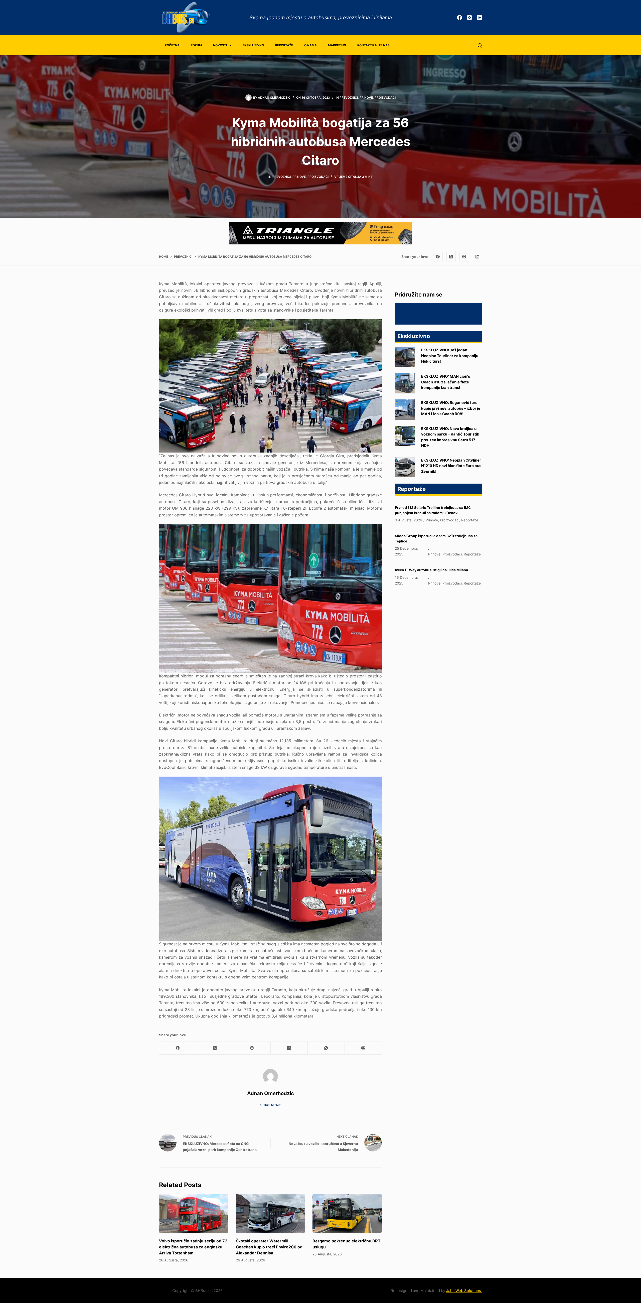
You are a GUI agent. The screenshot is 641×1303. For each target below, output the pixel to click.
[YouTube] (479, 17)
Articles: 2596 (270, 1105)
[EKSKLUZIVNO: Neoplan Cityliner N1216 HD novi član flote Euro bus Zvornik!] (405, 467)
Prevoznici (349, 97)
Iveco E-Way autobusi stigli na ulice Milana (431, 570)
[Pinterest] (464, 256)
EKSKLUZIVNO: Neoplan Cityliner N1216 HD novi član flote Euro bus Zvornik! (451, 466)
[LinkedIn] (477, 256)
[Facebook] (459, 17)
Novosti (220, 45)
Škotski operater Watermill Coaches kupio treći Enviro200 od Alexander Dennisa (269, 1246)
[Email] (363, 1048)
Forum (196, 45)
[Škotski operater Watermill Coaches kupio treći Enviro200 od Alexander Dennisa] (270, 1213)
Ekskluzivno (253, 45)
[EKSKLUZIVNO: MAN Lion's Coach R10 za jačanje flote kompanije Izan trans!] (405, 383)
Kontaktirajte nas (373, 45)
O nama (310, 45)
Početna (172, 45)
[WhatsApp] (326, 1048)
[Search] (480, 45)
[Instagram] (469, 17)
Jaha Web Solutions (464, 1290)
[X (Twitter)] (451, 256)
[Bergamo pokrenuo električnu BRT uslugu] (347, 1213)
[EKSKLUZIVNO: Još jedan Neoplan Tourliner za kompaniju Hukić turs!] (405, 357)
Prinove (366, 97)
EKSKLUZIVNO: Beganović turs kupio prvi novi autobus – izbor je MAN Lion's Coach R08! (450, 408)
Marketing (337, 45)
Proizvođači (385, 97)
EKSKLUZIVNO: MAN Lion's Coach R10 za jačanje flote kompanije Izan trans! (445, 382)
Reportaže (284, 45)
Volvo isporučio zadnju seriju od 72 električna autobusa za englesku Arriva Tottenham (193, 1246)
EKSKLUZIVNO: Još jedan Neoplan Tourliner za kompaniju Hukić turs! (449, 356)
